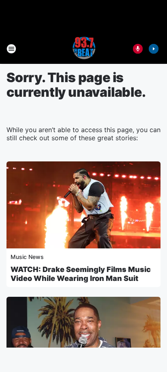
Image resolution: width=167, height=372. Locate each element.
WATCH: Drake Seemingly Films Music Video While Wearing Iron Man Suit (81, 274)
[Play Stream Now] (153, 49)
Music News (27, 256)
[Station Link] (83, 49)
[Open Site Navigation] (11, 49)
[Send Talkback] (138, 49)
